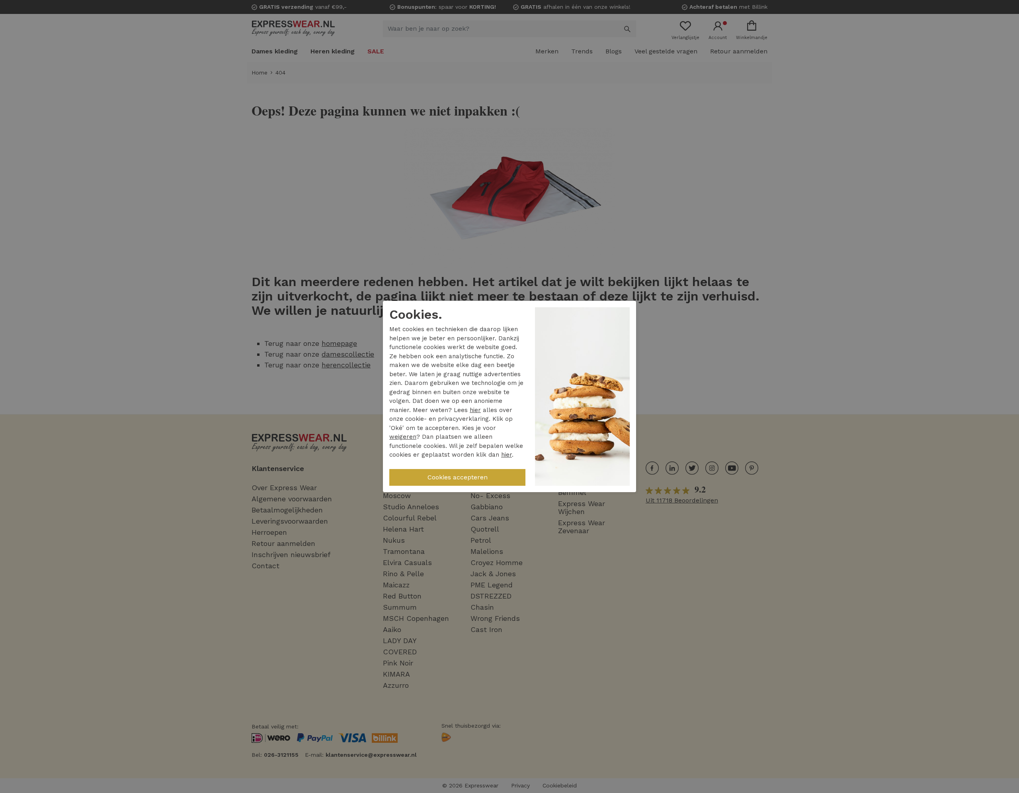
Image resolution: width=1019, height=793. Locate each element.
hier (475, 410)
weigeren (402, 436)
